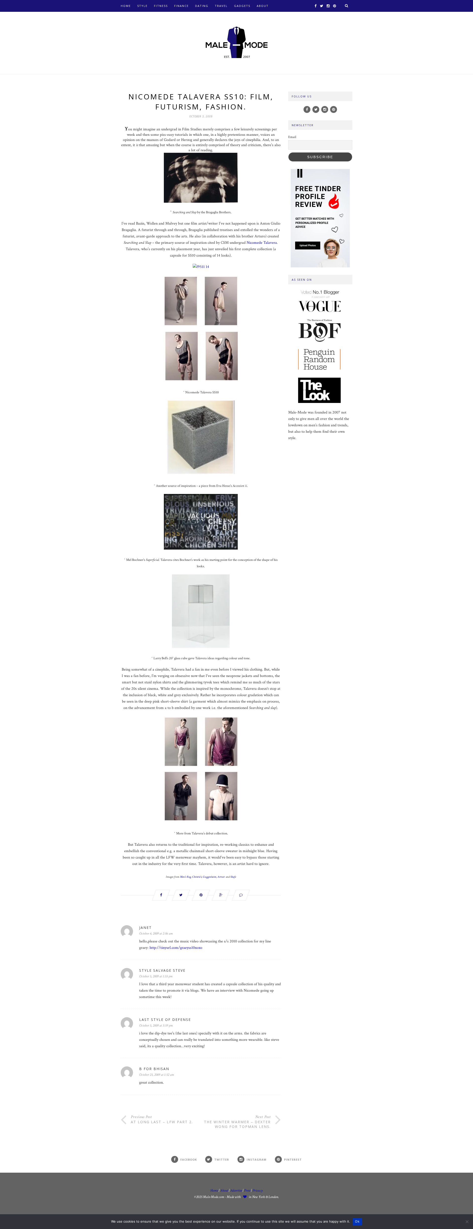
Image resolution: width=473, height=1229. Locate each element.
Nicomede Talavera (262, 242)
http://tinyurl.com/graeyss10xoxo (176, 947)
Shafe (233, 877)
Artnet (221, 877)
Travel (221, 6)
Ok (357, 1221)
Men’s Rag (185, 877)
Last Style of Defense (165, 1019)
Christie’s (197, 877)
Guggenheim (209, 877)
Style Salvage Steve (162, 970)
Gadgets (242, 6)
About (263, 6)
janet (145, 927)
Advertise (236, 1190)
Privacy (258, 1190)
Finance (181, 6)
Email (292, 137)
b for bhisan (154, 1068)
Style (142, 6)
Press (247, 1190)
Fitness (161, 6)
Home (126, 6)
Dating (201, 6)
